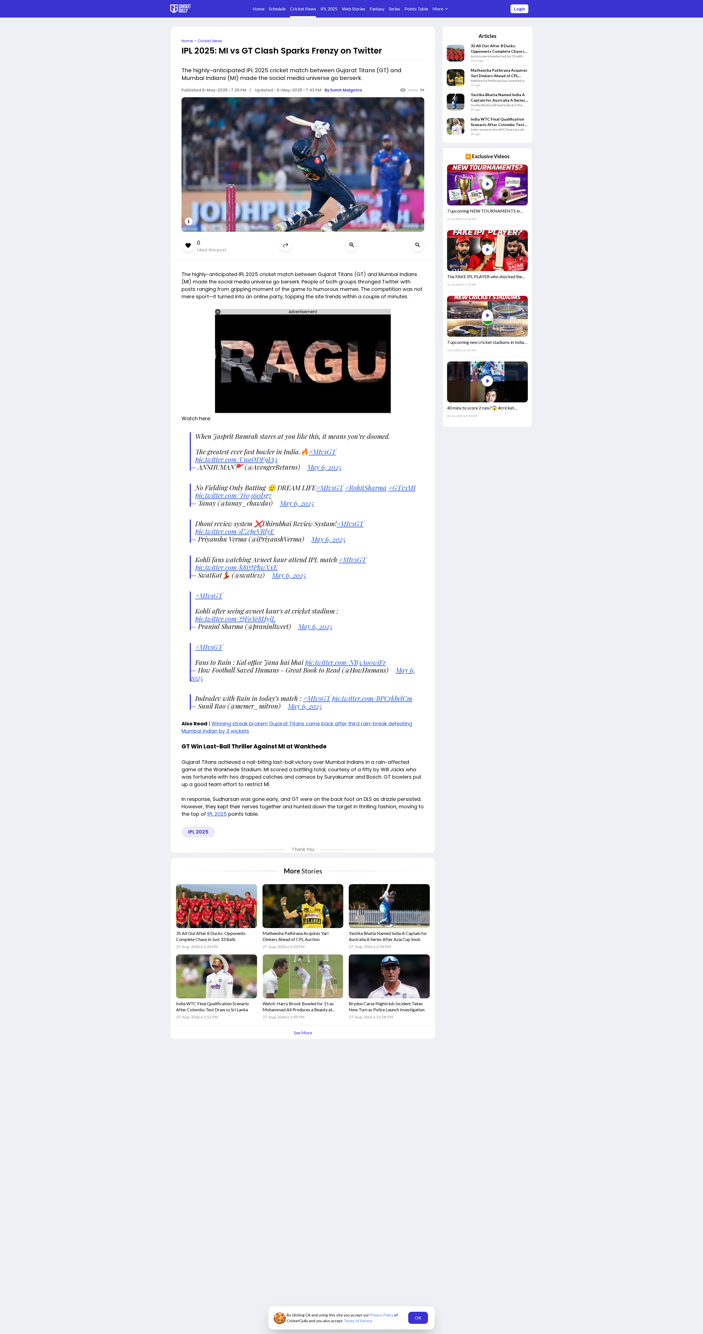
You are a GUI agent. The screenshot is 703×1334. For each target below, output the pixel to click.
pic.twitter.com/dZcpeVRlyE (234, 531)
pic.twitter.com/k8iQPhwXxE (236, 567)
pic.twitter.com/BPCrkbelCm (372, 698)
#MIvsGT (322, 451)
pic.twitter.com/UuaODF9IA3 (236, 459)
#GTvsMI (401, 487)
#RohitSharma (366, 487)
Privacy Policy (382, 1315)
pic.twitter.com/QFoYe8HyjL (235, 618)
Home (188, 41)
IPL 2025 (217, 814)
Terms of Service (358, 1320)
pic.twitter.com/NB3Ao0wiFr (345, 662)
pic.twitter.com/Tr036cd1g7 (233, 495)
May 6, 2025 (324, 467)
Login (519, 8)
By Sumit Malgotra (343, 90)
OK (418, 1317)
